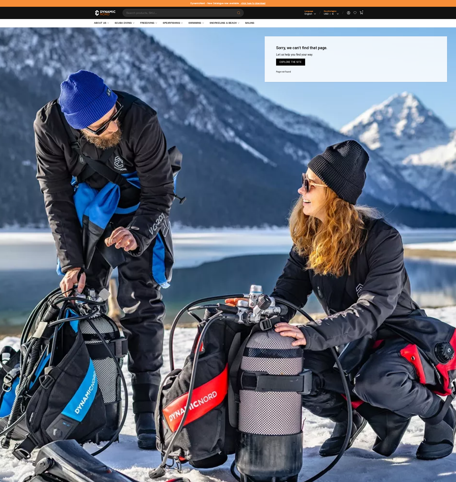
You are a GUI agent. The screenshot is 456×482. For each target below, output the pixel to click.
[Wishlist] (355, 13)
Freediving (147, 23)
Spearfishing (171, 23)
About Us (100, 23)
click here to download (253, 3)
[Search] (239, 13)
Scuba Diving (123, 23)
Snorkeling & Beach (223, 23)
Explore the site (291, 62)
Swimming (194, 23)
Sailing (249, 23)
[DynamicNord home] (105, 12)
